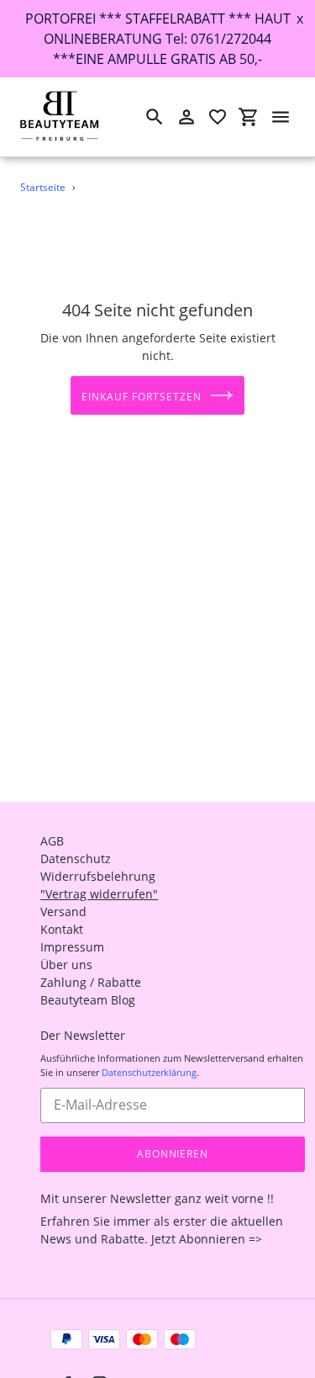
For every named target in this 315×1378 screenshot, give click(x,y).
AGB (52, 841)
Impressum (72, 947)
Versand (63, 912)
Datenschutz (75, 859)
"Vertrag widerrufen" (99, 894)
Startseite (43, 187)
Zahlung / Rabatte (90, 982)
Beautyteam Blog (87, 1000)
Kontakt (61, 929)
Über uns (66, 965)
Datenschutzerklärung (149, 1072)
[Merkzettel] (217, 117)
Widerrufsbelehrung (97, 876)
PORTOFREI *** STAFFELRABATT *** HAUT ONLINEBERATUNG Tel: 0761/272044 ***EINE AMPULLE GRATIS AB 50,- (158, 38)
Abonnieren (173, 1154)
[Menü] (281, 117)
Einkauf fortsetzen (141, 397)
